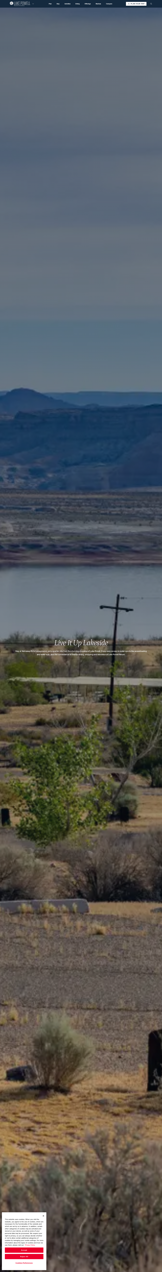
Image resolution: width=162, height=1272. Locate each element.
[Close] (43, 1215)
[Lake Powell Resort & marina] (20, 4)
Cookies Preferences (24, 1263)
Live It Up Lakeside (81, 643)
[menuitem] (50, 4)
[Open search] (151, 4)
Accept (24, 1250)
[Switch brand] (33, 4)
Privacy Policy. (30, 1245)
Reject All (24, 1256)
